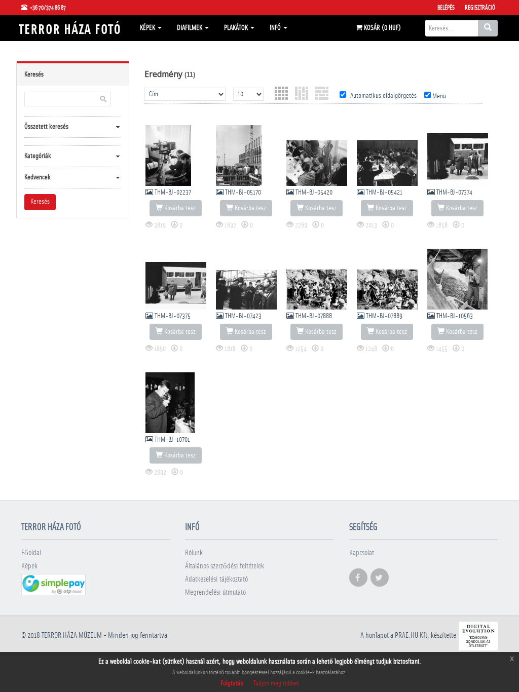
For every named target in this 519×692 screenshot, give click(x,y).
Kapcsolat (361, 553)
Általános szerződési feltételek (224, 566)
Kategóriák (37, 156)
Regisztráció (480, 8)
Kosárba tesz (179, 208)
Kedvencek (37, 177)
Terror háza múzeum (72, 635)
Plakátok (236, 27)
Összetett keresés (46, 126)
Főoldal (31, 553)
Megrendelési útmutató (215, 592)
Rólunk (194, 553)
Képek (148, 27)
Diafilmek (190, 27)
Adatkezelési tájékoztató (216, 579)
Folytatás (231, 683)
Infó (276, 27)
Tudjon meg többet (276, 683)
